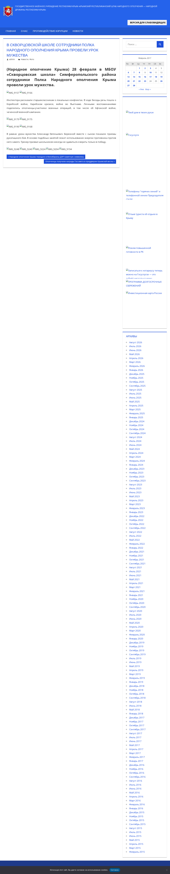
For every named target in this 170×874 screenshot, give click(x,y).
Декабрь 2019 (136, 642)
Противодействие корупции (50, 31)
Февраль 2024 (137, 460)
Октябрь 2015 (136, 820)
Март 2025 (135, 409)
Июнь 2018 (135, 705)
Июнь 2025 (135, 397)
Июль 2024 (135, 441)
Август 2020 (135, 610)
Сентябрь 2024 (137, 433)
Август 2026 (135, 342)
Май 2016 (134, 792)
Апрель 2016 (136, 796)
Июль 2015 (135, 832)
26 (161, 81)
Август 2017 (135, 733)
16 (145, 77)
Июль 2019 (135, 658)
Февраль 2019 (137, 677)
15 (139, 77)
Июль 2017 (135, 737)
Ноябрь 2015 (136, 816)
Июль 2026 (135, 346)
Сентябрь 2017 (137, 729)
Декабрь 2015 (136, 812)
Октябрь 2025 (136, 381)
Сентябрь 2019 (137, 654)
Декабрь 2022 (136, 516)
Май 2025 (134, 401)
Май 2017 (134, 745)
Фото (31, 59)
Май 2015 (134, 839)
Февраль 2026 (137, 365)
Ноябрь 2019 (136, 646)
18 (156, 77)
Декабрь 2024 (136, 421)
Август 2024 (135, 437)
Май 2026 (134, 354)
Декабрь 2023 (136, 468)
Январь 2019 (136, 681)
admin (12, 59)
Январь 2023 (136, 512)
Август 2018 (135, 701)
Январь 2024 (136, 464)
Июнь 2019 (135, 662)
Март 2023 (135, 504)
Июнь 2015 (135, 835)
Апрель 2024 (136, 452)
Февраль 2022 (137, 543)
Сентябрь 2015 (137, 824)
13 (128, 77)
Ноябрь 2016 (136, 768)
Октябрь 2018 (136, 693)
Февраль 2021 (137, 591)
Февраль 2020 (137, 634)
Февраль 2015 (137, 851)
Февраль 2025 (137, 413)
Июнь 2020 (135, 618)
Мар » (148, 89)
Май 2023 (134, 496)
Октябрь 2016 (136, 772)
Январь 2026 (136, 369)
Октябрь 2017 (136, 725)
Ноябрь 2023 (136, 472)
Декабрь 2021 (136, 551)
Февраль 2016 (137, 804)
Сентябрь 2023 (137, 480)
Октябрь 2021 (136, 559)
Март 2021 (135, 587)
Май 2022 (134, 539)
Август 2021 (135, 567)
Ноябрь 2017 (136, 721)
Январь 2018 (136, 713)
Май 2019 (134, 666)
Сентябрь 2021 (137, 563)
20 (128, 81)
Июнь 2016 (135, 788)
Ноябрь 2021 (136, 555)
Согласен (115, 870)
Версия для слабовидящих (147, 22)
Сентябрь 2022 (137, 527)
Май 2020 (134, 622)
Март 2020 (135, 630)
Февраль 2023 (137, 508)
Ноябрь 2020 (136, 599)
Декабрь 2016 (136, 764)
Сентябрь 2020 (137, 606)
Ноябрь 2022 (136, 520)
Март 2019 (135, 674)
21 (134, 81)
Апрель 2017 (136, 749)
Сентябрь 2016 (137, 776)
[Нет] (166, 870)
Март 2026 (135, 362)
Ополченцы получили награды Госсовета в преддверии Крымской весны (79, 162)
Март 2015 (135, 847)
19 (161, 77)
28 (134, 85)
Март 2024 (135, 456)
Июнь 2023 (135, 492)
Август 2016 (135, 780)
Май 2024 (134, 448)
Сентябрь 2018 (137, 697)
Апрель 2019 (136, 670)
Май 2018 (134, 709)
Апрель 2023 (136, 500)
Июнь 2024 (135, 444)
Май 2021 (134, 579)
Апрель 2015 (136, 843)
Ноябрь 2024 (136, 425)
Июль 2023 (135, 488)
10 (150, 72)
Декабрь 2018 (136, 685)
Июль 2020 (135, 614)
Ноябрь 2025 (136, 377)
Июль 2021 (135, 571)
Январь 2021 (136, 595)
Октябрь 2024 (136, 429)
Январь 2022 (136, 547)
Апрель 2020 (136, 626)
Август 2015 (135, 828)
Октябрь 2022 (136, 523)
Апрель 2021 (136, 583)
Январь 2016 (136, 808)
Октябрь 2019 (136, 650)
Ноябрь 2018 (136, 689)
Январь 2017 (136, 760)
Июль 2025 (135, 393)
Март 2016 (135, 800)
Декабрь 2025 (136, 373)
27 (128, 85)
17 (150, 77)
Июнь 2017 (135, 741)
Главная (11, 31)
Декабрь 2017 (136, 717)
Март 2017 (135, 753)
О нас (24, 31)
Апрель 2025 (136, 405)
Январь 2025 (136, 417)
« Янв (141, 89)
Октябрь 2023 (136, 476)
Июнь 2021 (135, 575)
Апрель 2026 (136, 358)
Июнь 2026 (135, 350)
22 (139, 81)
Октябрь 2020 (136, 602)
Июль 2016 (135, 784)
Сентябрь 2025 (137, 385)
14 (134, 77)
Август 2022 (135, 531)
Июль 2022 (135, 535)
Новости (78, 31)
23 (145, 81)
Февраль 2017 (137, 756)
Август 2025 (135, 389)
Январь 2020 (136, 638)
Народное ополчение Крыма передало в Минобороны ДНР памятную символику (46, 157)
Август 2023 (135, 484)
